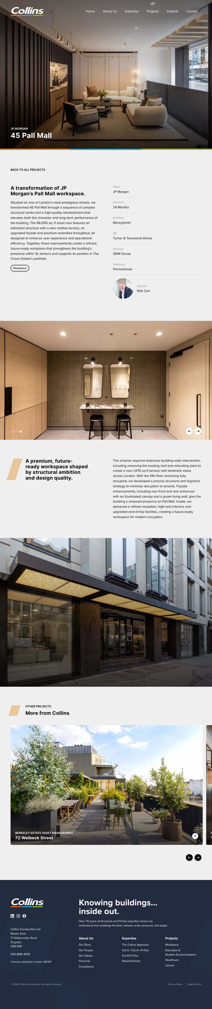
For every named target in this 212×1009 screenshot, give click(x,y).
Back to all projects (28, 169)
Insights (172, 11)
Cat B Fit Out (130, 955)
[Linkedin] (12, 916)
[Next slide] (198, 858)
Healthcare (172, 960)
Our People (86, 950)
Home (90, 11)
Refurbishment (131, 961)
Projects (153, 11)
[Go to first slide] (198, 431)
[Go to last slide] (189, 858)
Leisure (169, 965)
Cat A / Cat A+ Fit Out (135, 950)
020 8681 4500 (20, 954)
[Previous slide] (189, 431)
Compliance (86, 966)
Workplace (20, 268)
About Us (110, 11)
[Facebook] (24, 916)
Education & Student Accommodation (180, 952)
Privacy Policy (175, 984)
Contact (192, 11)
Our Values (86, 955)
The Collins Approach (135, 945)
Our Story (85, 945)
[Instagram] (18, 916)
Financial (84, 961)
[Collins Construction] (27, 11)
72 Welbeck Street (34, 838)
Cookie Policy (194, 984)
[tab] (12, 431)
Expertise (132, 11)
